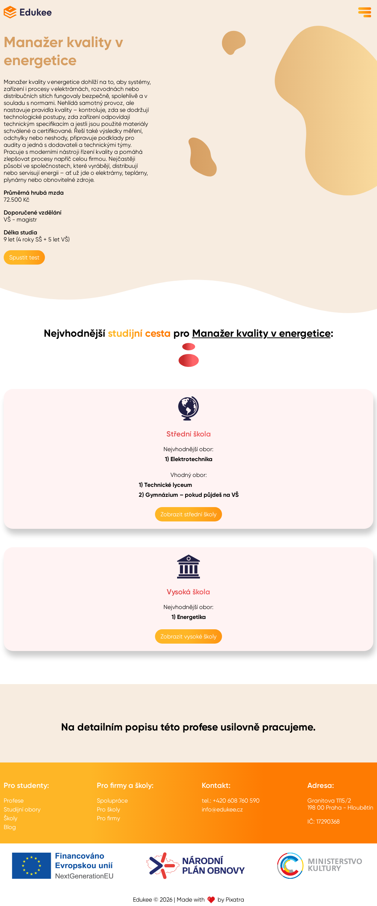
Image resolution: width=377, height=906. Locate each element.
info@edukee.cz (222, 809)
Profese (14, 800)
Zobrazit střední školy (188, 514)
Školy (10, 818)
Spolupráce (112, 800)
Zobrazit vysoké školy (188, 636)
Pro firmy (108, 818)
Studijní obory (22, 809)
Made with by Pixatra (210, 899)
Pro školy (108, 809)
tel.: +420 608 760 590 (231, 800)
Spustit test (24, 257)
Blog (10, 827)
